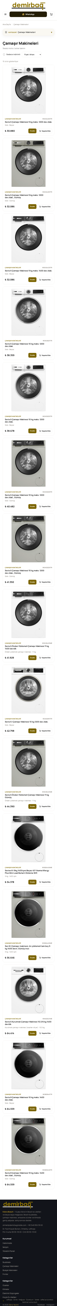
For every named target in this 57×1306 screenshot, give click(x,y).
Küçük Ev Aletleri (9, 1297)
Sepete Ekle (46, 131)
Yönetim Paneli (9, 1251)
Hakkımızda (7, 1243)
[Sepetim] (51, 14)
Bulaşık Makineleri (10, 1270)
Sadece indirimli (13, 54)
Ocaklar (6, 1285)
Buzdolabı (7, 1262)
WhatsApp (29, 14)
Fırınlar (5, 1274)
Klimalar (6, 1289)
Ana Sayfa (7, 24)
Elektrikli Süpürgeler (11, 1293)
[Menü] (5, 14)
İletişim (5, 1247)
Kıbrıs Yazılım (14, 1305)
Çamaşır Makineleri (10, 1266)
